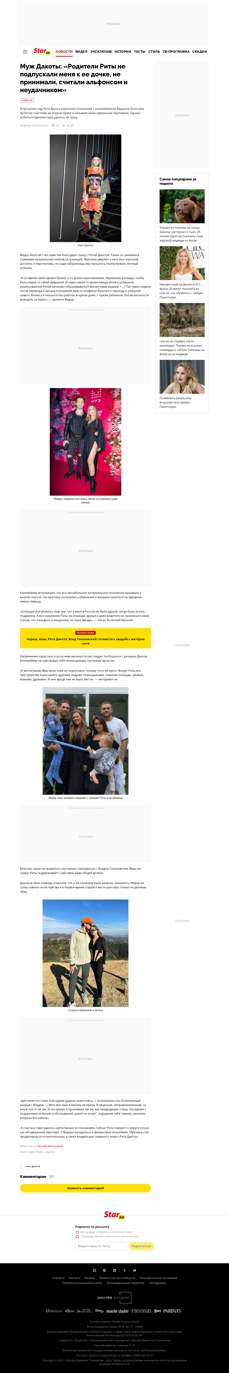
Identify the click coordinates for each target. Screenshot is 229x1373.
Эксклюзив (101, 52)
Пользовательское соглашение (158, 1278)
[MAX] (94, 1270)
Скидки (199, 52)
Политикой (87, 1236)
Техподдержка (157, 1283)
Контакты (74, 1278)
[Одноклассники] (124, 1270)
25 (57, 125)
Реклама (89, 1278)
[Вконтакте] (114, 1270)
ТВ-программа (176, 52)
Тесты (140, 52)
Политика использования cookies (83, 1283)
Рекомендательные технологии (125, 1283)
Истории (123, 52)
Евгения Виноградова (50, 1146)
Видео (81, 52)
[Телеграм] (104, 1270)
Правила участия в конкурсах (117, 1278)
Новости (64, 52)
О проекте (58, 1278)
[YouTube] (134, 1270)
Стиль (154, 52)
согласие (90, 1232)
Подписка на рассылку (92, 1227)
